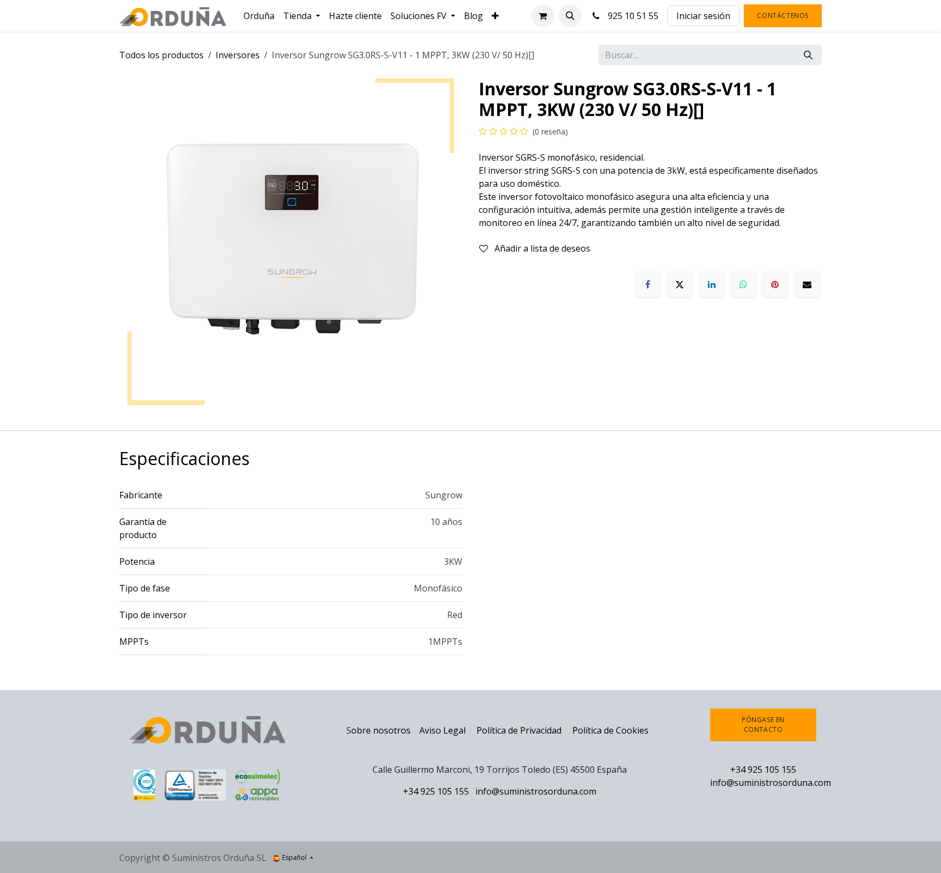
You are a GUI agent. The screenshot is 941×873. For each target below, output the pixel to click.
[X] (680, 284)
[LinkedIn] (712, 284)
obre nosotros (381, 730)
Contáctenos (783, 15)
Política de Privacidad (520, 730)
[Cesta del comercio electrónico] (542, 15)
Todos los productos (161, 55)
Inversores (238, 55)
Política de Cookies (610, 730)
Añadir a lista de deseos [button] (541, 248)
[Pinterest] (775, 284)
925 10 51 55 (630, 16)
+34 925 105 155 (436, 791)
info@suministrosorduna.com (535, 791)
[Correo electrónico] (807, 284)
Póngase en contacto (763, 724)
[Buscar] (808, 55)
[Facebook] (648, 284)
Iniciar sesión (703, 16)
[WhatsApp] (743, 284)
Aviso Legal (442, 730)
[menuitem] (259, 16)
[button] (570, 15)
